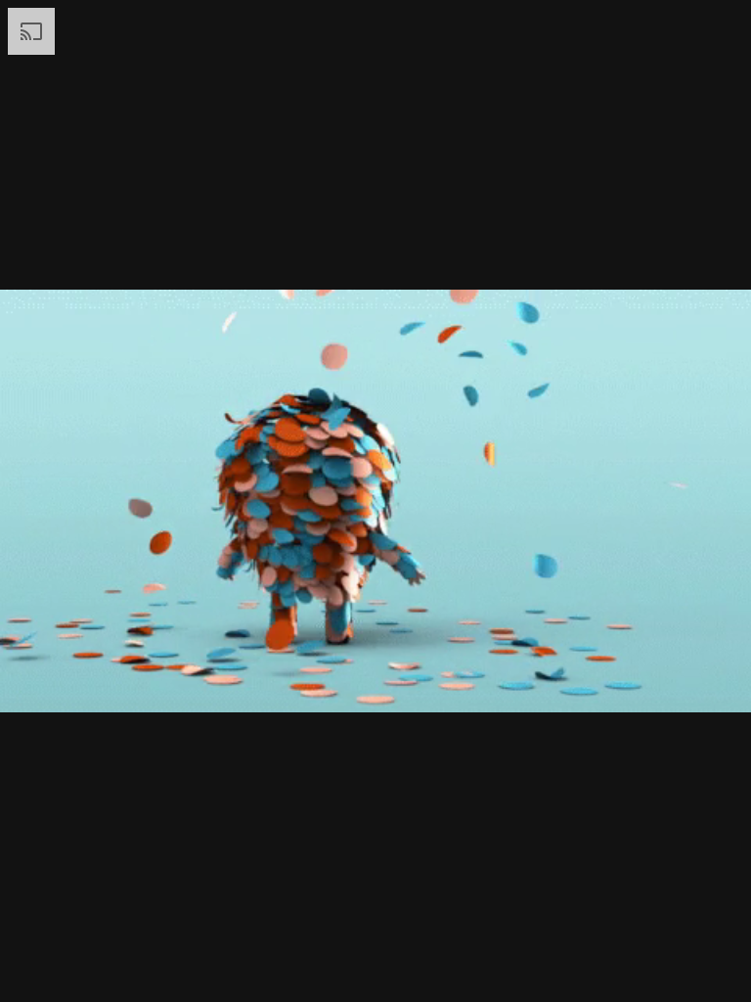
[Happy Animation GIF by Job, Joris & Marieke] (375, 501)
